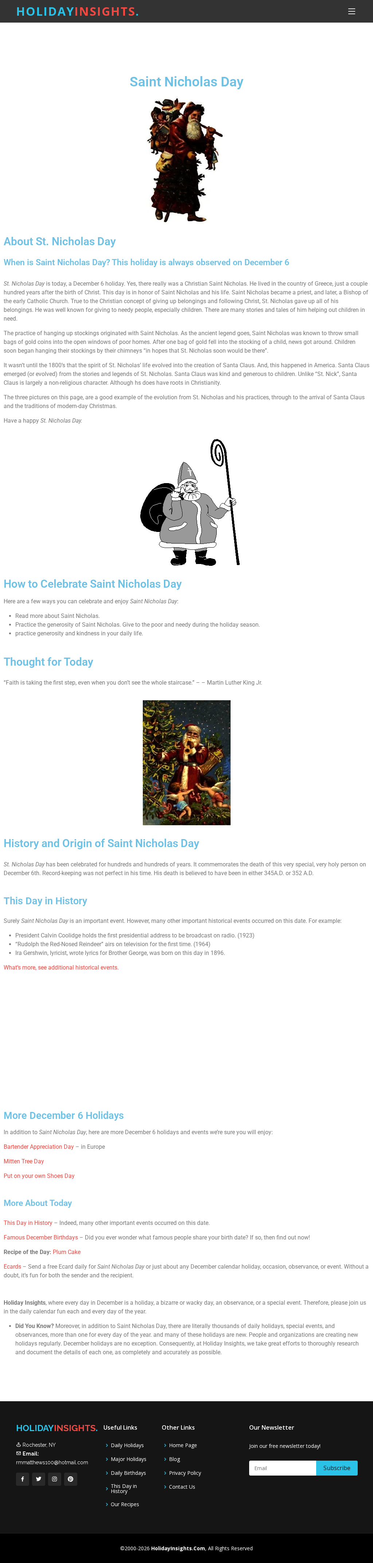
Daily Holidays (127, 1445)
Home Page (183, 1445)
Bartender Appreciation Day (39, 1146)
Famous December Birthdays (41, 1237)
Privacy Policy (185, 1473)
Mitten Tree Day (24, 1161)
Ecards (13, 1266)
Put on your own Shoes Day (39, 1175)
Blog (174, 1459)
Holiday (78, 11)
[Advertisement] (204, 42)
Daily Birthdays (128, 1473)
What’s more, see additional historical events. (61, 967)
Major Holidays (128, 1459)
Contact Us (182, 1486)
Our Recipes (125, 1504)
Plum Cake (67, 1252)
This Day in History (28, 1222)
